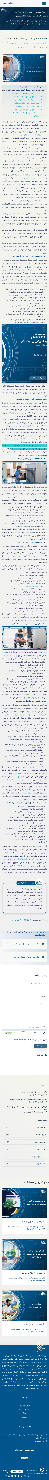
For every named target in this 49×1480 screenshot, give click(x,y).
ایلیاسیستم (32, 1473)
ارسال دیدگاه (40, 1046)
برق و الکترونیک (18, 12)
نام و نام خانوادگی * (39, 355)
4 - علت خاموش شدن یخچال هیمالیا (28, 103)
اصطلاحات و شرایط (24, 1409)
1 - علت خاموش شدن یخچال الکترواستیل (27, 93)
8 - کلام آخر (38, 116)
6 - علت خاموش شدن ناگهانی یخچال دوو (27, 110)
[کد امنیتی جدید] (44, 1033)
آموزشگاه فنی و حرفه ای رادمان (14, 859)
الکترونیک (18, 776)
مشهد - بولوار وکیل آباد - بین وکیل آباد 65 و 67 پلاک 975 (23, 1435)
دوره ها (24, 1417)
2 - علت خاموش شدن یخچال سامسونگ (28, 96)
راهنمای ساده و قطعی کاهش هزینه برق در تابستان (28, 1099)
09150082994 (39, 1441)
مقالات (29, 12)
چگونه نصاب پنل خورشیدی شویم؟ (34, 1092)
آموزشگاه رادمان (9, 3)
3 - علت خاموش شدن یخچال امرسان (28, 100)
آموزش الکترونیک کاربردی (33, 178)
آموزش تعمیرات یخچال (33, 135)
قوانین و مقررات (25, 1405)
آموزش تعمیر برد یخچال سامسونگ (19, 715)
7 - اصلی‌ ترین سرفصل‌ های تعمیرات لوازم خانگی (25, 113)
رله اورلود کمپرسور (31, 586)
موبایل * (43, 365)
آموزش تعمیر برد (26, 793)
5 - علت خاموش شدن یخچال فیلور (29, 106)
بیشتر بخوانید (24, 1203)
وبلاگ (25, 1413)
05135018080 (39, 1438)
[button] (7, 1471)
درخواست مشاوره (37, 378)
